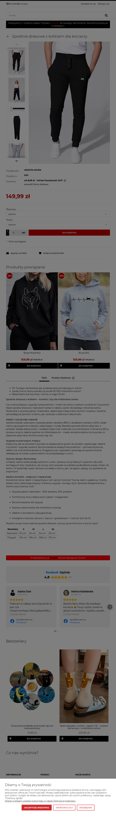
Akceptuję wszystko (36, 807)
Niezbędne (85, 807)
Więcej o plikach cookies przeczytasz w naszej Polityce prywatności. (40, 801)
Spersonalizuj (64, 807)
